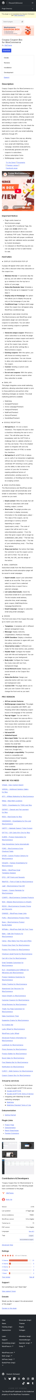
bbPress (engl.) (8, 1359)
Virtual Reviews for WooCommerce (14, 1004)
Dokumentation (10, 1128)
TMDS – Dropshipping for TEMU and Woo (17, 805)
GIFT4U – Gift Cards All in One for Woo (16, 833)
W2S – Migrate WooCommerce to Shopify (16, 902)
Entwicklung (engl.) (8, 1343)
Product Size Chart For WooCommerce (16, 945)
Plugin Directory (7, 8)
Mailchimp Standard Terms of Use (19, 1105)
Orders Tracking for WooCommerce (14, 984)
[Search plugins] (22, 22)
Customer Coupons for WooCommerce (15, 1000)
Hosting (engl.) (7, 1327)
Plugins (21, 1327)
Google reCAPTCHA (14, 1091)
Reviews (7, 63)
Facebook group (11, 168)
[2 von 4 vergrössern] (31, 1144)
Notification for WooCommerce (13, 1067)
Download (6, 50)
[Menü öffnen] (33, 3)
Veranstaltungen (24, 1340)
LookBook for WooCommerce (12, 1045)
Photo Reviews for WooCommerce (14, 1049)
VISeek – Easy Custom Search (12, 785)
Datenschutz (6, 1330)
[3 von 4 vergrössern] (15, 1153)
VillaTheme (8, 45)
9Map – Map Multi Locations (12, 801)
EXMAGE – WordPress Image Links (14, 913)
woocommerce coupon (26, 1239)
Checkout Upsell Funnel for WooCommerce (17, 954)
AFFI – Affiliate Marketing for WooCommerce (18, 796)
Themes (22, 1323)
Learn (4, 1336)
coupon (31, 1235)
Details (6, 58)
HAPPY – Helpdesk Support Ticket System (17, 828)
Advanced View (7, 1245)
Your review (6, 1277)
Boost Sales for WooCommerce (13, 1058)
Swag (22, 1346)
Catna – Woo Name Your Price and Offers (16, 941)
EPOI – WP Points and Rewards (13, 877)
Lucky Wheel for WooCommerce (13, 1029)
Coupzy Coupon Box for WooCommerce (16, 1075)
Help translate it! (19, 15)
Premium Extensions (12, 1133)
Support (6, 77)
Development (8, 72)
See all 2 (31, 1231)
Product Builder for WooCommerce (14, 1054)
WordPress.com (8, 1353)
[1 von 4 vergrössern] (15, 1144)
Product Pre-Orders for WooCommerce (16, 949)
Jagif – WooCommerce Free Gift (13, 886)
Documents (21, 162)
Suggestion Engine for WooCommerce (15, 1020)
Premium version (12, 165)
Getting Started (10, 1115)
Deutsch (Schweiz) (13, 1374)
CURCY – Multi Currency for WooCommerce (17, 1071)
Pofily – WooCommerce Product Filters (15, 918)
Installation (8, 68)
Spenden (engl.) (25, 1343)
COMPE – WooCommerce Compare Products (18, 897)
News (4, 1323)
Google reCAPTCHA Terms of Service (20, 1094)
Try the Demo (11, 162)
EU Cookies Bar (7, 1025)
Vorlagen (22, 1330)
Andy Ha (9, 1199)
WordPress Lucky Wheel (10, 1033)
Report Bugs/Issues (12, 1130)
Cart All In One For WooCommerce (14, 958)
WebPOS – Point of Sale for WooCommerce (17, 882)
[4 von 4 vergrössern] (31, 1162)
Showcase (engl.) (25, 1320)
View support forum (9, 1291)
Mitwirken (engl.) (25, 1336)
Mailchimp (10, 1102)
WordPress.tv (7, 1346)
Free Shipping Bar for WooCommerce (15, 1062)
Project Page (9, 1125)
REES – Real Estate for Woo (12, 817)
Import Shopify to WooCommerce (14, 996)
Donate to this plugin (9, 1308)
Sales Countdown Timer (10, 1016)
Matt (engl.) (7, 1356)
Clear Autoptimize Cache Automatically (15, 844)
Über (3, 1320)
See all (31, 1277)
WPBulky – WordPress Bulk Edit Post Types (17, 929)
